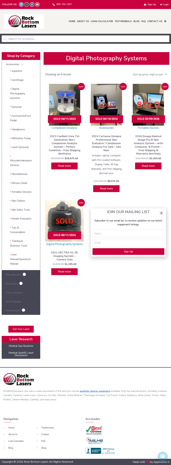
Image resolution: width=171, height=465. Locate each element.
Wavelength (13, 310)
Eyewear (17, 107)
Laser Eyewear (20, 147)
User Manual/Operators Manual (20, 259)
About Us (83, 21)
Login (166, 4)
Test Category (14, 292)
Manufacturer (13, 274)
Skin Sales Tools (21, 209)
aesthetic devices (89, 391)
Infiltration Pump (21, 138)
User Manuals (13, 301)
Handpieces (18, 129)
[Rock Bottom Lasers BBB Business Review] (101, 451)
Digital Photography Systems (17, 93)
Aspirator (17, 71)
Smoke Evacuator (22, 218)
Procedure (12, 283)
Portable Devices (22, 192)
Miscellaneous (20, 174)
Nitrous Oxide (19, 183)
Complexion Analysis (64, 128)
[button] (161, 213)
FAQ (143, 21)
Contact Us (154, 21)
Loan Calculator (102, 21)
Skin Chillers (18, 200)
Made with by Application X (151, 462)
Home (72, 21)
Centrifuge (18, 80)
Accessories (12, 64)
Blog (136, 21)
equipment (104, 391)
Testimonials (123, 21)
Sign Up (152, 4)
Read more (64, 166)
